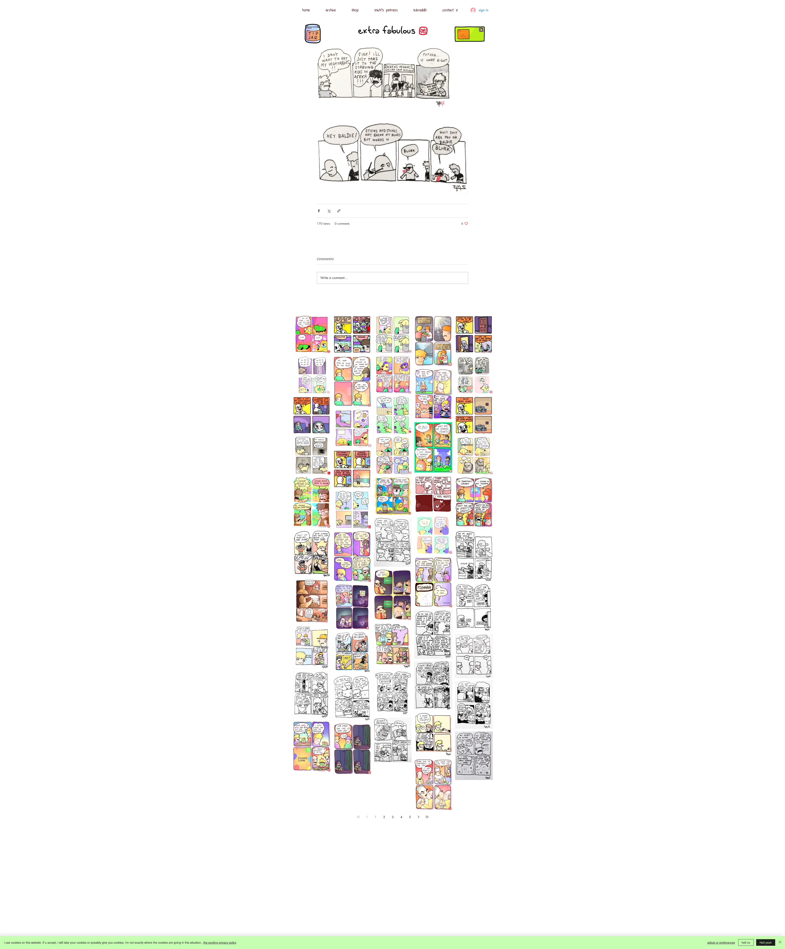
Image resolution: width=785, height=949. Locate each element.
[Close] (780, 942)
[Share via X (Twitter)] (329, 211)
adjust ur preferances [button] (721, 942)
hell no (746, 942)
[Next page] (418, 817)
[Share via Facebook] (319, 211)
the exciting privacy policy (219, 942)
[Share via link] (339, 211)
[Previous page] (367, 817)
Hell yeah (766, 942)
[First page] (358, 817)
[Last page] (427, 817)
